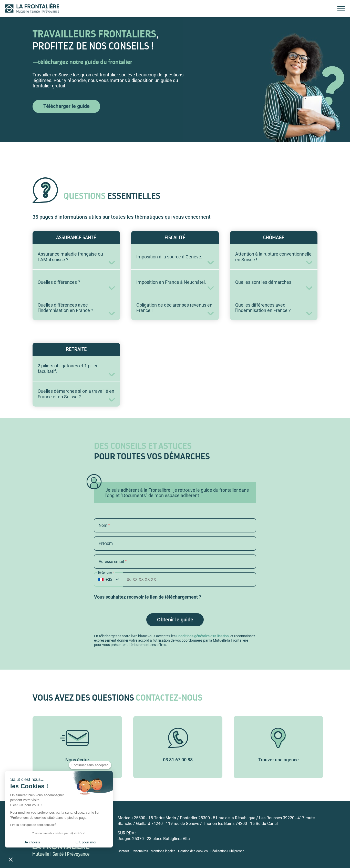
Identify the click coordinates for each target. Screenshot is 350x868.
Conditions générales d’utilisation (202, 636)
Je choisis (32, 842)
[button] (11, 859)
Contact (123, 851)
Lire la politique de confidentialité (33, 825)
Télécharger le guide (66, 106)
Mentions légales (163, 851)
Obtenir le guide (175, 620)
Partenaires (139, 851)
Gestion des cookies (193, 851)
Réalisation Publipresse (227, 851)
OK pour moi (86, 842)
